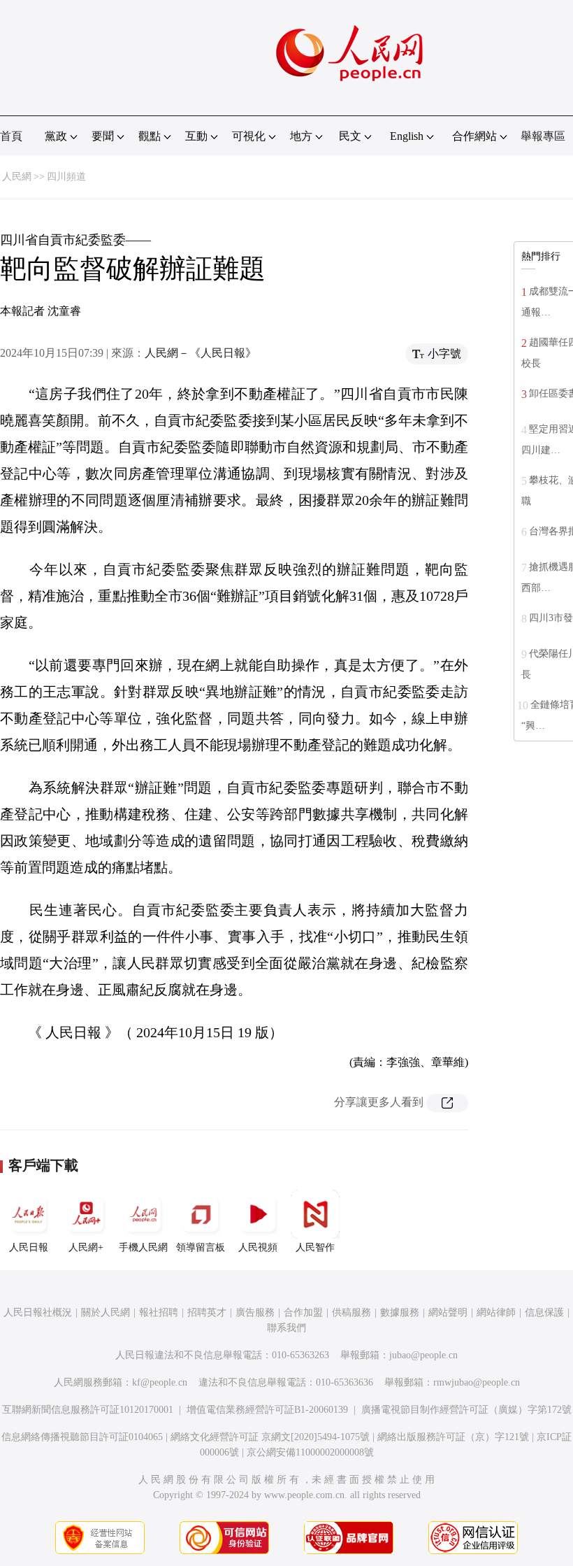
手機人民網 (143, 1247)
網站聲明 (447, 1312)
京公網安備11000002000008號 (310, 1452)
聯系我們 (286, 1328)
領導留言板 (200, 1247)
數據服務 (399, 1312)
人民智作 (315, 1247)
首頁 (11, 136)
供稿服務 (351, 1312)
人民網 (16, 176)
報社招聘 (158, 1312)
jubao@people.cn (423, 1355)
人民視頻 (257, 1247)
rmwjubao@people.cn (476, 1382)
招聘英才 (206, 1312)
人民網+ (85, 1247)
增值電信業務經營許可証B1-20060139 (267, 1409)
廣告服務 (255, 1312)
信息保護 (544, 1312)
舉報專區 (543, 136)
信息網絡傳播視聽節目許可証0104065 (82, 1437)
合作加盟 (303, 1312)
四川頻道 (66, 176)
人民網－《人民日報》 (200, 353)
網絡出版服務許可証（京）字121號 (453, 1437)
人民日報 (28, 1247)
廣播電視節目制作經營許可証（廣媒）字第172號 (466, 1409)
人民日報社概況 (37, 1312)
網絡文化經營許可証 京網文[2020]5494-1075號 (270, 1437)
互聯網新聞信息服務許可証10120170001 (87, 1409)
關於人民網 (105, 1312)
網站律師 (496, 1312)
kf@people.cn (159, 1382)
